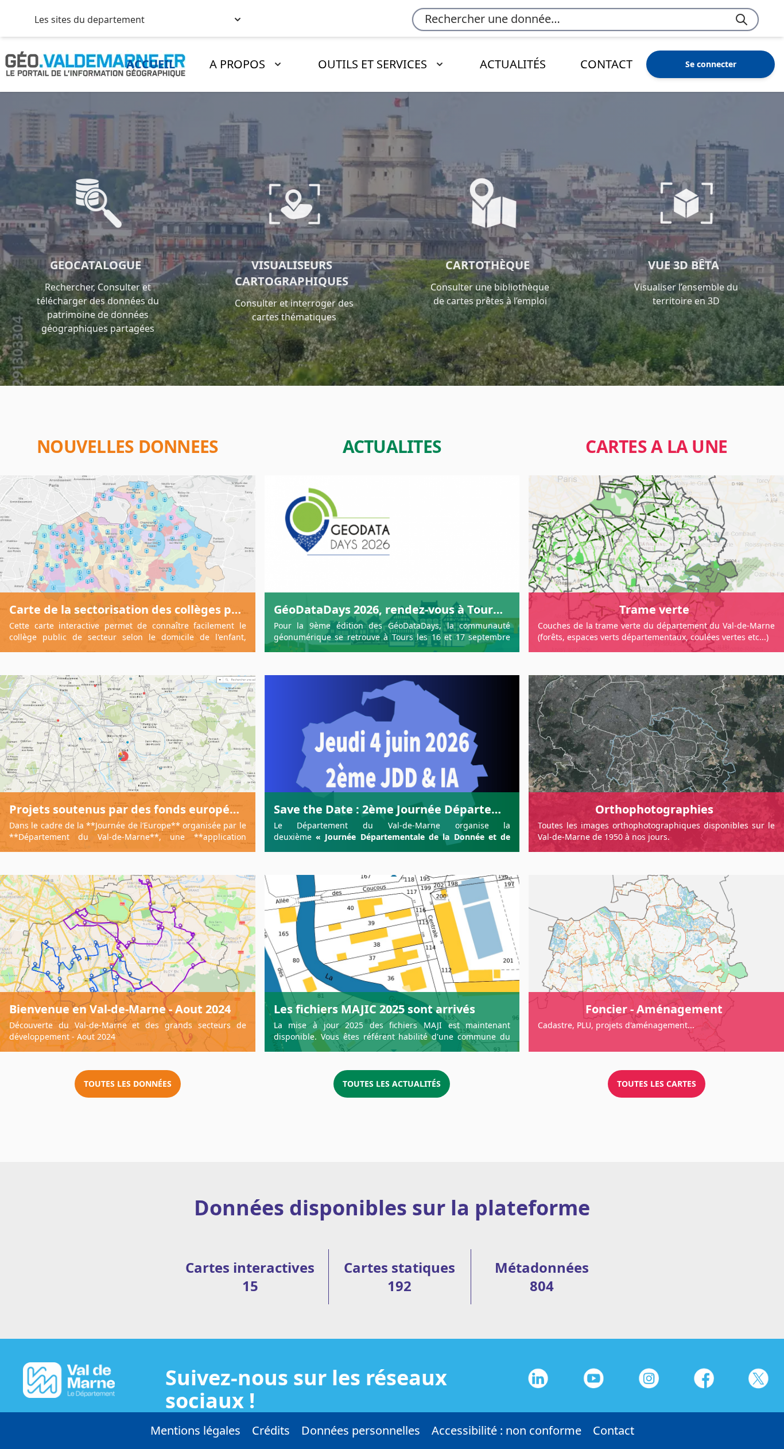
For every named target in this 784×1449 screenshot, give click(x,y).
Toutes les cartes (656, 1083)
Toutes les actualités (392, 1083)
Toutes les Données (128, 1083)
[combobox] (585, 19)
